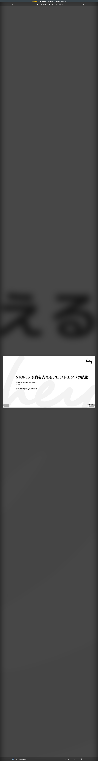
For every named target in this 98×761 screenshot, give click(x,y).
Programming (69, 759)
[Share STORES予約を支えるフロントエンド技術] (78, 759)
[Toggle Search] (84, 4)
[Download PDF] (85, 759)
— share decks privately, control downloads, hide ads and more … (49, 1)
